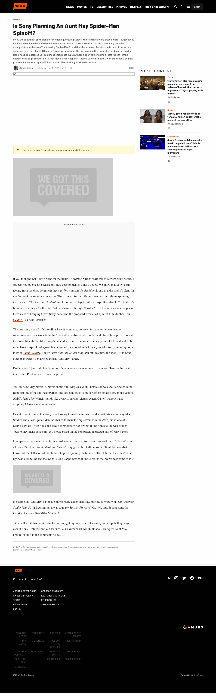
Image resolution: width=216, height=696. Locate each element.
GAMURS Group (197, 675)
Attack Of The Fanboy (73, 635)
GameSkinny (37, 651)
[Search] (176, 6)
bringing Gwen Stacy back (46, 314)
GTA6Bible (20, 666)
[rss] (168, 578)
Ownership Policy (23, 595)
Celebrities (105, 6)
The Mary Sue (73, 651)
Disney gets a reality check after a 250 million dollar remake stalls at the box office (184, 116)
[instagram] (176, 578)
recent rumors (31, 414)
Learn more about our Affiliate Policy (27, 550)
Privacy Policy (21, 604)
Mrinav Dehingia (175, 123)
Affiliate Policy (50, 604)
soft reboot (45, 308)
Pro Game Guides (21, 635)
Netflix (135, 6)
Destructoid (73, 640)
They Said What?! (156, 6)
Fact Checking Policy (53, 595)
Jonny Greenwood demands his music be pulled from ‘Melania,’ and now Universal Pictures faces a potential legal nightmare (184, 146)
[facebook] (192, 578)
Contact (18, 609)
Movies (82, 6)
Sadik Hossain (174, 156)
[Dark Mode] (182, 6)
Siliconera (38, 640)
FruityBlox (53, 659)
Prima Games (22, 642)
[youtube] (199, 578)
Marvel (121, 6)
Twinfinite (38, 633)
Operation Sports (54, 653)
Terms (16, 600)
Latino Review (31, 353)
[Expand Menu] (188, 6)
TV (91, 6)
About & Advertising (24, 591)
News (70, 6)
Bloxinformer (73, 659)
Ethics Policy (48, 600)
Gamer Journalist (19, 653)
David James (173, 97)
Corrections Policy (52, 591)
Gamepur (55, 633)
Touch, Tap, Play (19, 661)
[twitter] (184, 578)
